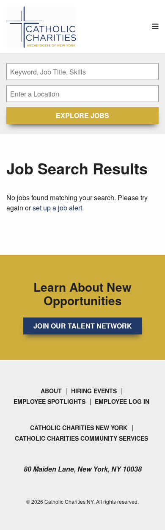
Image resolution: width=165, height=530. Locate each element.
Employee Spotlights (49, 401)
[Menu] (155, 26)
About (51, 390)
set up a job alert (57, 208)
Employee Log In (122, 401)
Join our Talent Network (82, 326)
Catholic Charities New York (78, 427)
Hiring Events (94, 390)
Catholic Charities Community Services (81, 438)
